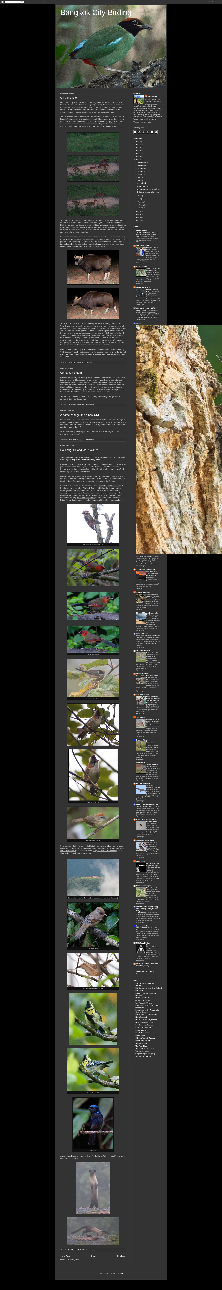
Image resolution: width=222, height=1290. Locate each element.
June (139, 180)
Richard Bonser (142, 674)
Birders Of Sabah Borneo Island (147, 613)
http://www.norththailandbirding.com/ (85, 460)
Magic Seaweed (141, 1017)
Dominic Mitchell (142, 740)
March (140, 202)
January (141, 208)
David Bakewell (141, 634)
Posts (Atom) (74, 1260)
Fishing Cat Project (142, 998)
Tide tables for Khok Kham (144, 1048)
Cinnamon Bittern (71, 372)
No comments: (90, 404)
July (139, 177)
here (99, 105)
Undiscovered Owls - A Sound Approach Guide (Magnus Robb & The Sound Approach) (153, 867)
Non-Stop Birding (142, 246)
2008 (138, 221)
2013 (138, 157)
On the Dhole (68, 97)
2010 (138, 215)
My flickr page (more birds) (144, 1022)
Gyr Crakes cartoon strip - (145, 971)
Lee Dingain (140, 763)
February (141, 205)
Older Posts (121, 1256)
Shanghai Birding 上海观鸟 (145, 308)
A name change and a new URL (80, 415)
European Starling (152, 821)
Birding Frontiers (142, 230)
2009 (138, 218)
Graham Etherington (143, 886)
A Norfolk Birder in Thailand (146, 819)
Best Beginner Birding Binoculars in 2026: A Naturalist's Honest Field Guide (147, 234)
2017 (138, 145)
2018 (138, 142)
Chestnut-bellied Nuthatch (144, 556)
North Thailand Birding (143, 1028)
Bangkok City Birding (95, 12)
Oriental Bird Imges (142, 1033)
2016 (138, 148)
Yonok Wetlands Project (143, 1056)
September (142, 171)
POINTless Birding (143, 943)
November (141, 165)
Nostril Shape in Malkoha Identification (148, 636)
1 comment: (89, 362)
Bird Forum (139, 991)
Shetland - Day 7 (151, 888)
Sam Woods (140, 717)
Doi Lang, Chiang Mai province (79, 450)
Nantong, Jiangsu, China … (145, 806)
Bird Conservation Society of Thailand (148, 988)
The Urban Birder (141, 1046)
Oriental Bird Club (141, 1030)
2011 (138, 212)
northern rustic (141, 266)
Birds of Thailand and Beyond (147, 804)
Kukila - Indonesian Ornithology (146, 1014)
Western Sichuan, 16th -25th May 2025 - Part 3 (153, 573)
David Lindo (140, 861)
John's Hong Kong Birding (145, 569)
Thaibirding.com (141, 1043)
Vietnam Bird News (143, 783)
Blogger (120, 1273)
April (139, 199)
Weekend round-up (152, 247)
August (140, 174)
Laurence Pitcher (142, 926)
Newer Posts (65, 1256)
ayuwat (138, 323)
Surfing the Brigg (141, 913)
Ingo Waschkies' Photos (143, 1003)
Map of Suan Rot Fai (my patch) (146, 1020)
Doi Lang (94, 457)
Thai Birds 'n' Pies (142, 694)
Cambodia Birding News (145, 840)
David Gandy (152, 96)
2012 (138, 160)
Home (93, 1256)
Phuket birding (140, 1035)
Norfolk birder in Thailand (144, 1025)
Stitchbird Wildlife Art (142, 1041)
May (139, 196)
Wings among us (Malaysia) (145, 1054)
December (141, 162)
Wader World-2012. (143, 651)
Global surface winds (142, 1000)
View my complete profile (142, 122)
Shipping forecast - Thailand (145, 1038)
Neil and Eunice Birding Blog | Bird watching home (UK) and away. (147, 909)
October (141, 168)
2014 (138, 154)
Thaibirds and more (143, 592)
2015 (138, 151)
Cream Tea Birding (143, 287)
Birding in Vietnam (142, 310)
